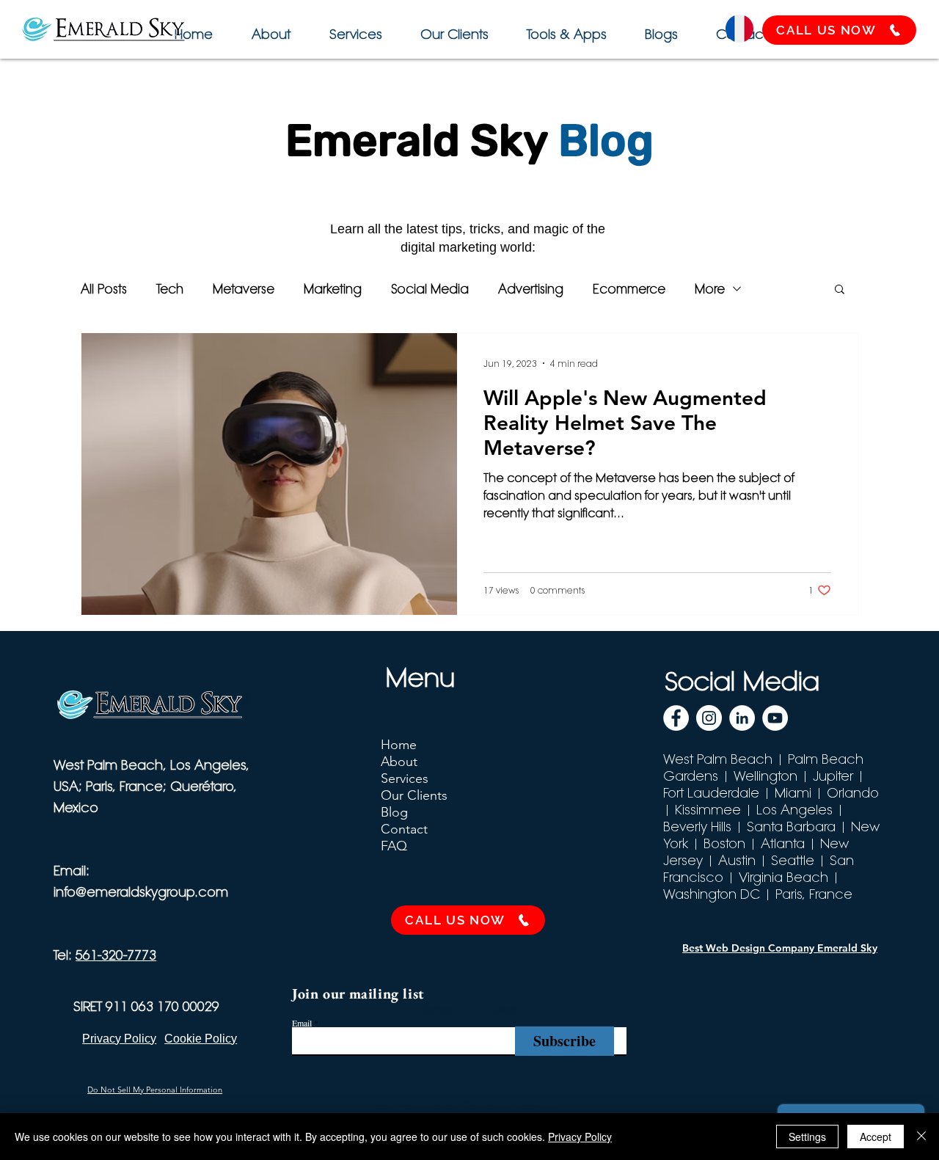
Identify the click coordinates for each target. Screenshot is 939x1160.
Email (302, 1022)
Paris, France (813, 894)
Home (399, 745)
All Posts (104, 288)
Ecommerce (629, 288)
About (399, 762)
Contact (404, 829)
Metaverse (243, 288)
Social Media (430, 288)
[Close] (921, 1136)
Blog (394, 812)
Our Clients (414, 795)
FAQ (394, 846)
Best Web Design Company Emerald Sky (779, 948)
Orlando (853, 792)
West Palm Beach (717, 759)
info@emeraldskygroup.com (141, 891)
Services (404, 778)
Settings (807, 1136)
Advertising (530, 288)
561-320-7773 (116, 954)
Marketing (333, 288)
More (710, 288)
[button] (564, 27)
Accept (875, 1136)
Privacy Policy (580, 1136)
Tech (169, 288)
